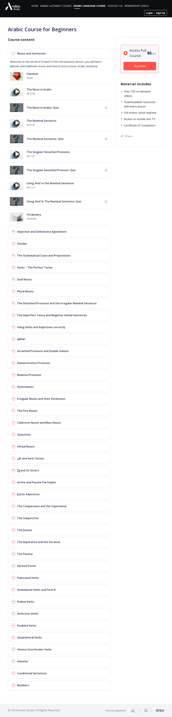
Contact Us (115, 5)
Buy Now (139, 66)
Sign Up (160, 12)
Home (34, 5)
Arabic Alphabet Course (55, 5)
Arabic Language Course (89, 5)
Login (149, 12)
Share (128, 136)
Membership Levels (136, 5)
